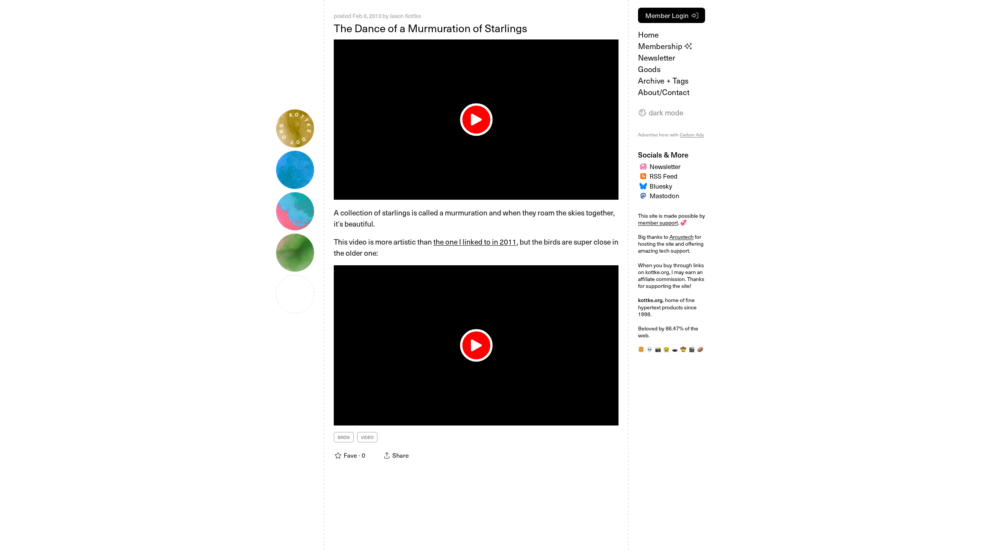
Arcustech (681, 237)
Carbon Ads (692, 134)
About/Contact (663, 92)
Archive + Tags (663, 80)
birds (344, 437)
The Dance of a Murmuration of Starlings (430, 28)
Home (648, 34)
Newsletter (656, 57)
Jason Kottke (405, 16)
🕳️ (675, 349)
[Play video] (476, 120)
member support (658, 223)
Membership (661, 46)
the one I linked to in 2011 (475, 241)
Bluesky (661, 186)
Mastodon (664, 195)
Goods (649, 69)
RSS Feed (664, 176)
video (367, 437)
